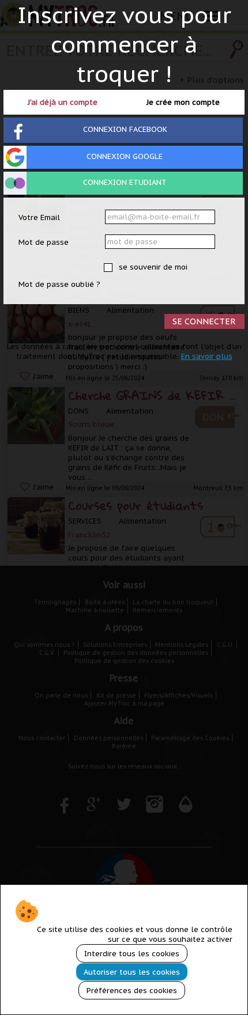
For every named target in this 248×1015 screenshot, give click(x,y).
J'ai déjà (62, 102)
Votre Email (39, 217)
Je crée (183, 102)
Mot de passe (43, 242)
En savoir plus (206, 356)
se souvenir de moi (152, 267)
